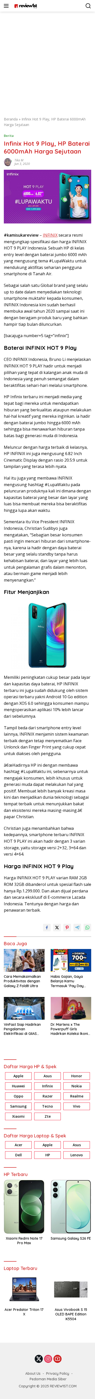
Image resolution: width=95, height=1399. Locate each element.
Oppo (18, 1096)
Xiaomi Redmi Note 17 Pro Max (24, 1240)
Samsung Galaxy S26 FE (71, 1238)
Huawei (18, 1086)
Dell (18, 1155)
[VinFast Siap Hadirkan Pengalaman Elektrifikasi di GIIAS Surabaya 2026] (24, 1008)
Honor (76, 1075)
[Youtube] (57, 1359)
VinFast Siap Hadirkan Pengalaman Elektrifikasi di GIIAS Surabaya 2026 (22, 1029)
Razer (48, 1096)
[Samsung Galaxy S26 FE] (71, 1207)
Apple (18, 1075)
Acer (18, 1144)
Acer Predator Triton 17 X (24, 1311)
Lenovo (76, 1155)
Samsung (18, 1106)
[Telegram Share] (77, 927)
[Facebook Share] (47, 927)
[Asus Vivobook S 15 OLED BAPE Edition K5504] (71, 1289)
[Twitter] (39, 1359)
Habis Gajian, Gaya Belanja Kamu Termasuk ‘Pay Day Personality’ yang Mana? (67, 981)
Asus (48, 1075)
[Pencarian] (88, 6)
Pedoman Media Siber (48, 1379)
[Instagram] (48, 1359)
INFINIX (50, 235)
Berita (9, 135)
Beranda (11, 119)
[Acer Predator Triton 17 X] (24, 1289)
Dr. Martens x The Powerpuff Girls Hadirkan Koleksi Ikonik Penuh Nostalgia (70, 1029)
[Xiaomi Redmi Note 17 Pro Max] (24, 1207)
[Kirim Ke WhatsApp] (87, 927)
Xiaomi (18, 1116)
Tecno (47, 1106)
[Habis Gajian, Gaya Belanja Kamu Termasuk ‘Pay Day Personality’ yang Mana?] (71, 960)
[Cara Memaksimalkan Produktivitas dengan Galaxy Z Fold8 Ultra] (24, 960)
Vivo (76, 1106)
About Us (33, 1373)
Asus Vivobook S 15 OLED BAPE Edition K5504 (71, 1314)
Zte (48, 1116)
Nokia (76, 1086)
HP (47, 1155)
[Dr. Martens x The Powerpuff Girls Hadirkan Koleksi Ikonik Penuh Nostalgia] (71, 1008)
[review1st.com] (25, 6)
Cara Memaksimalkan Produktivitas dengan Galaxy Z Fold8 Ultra (22, 981)
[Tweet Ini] (57, 927)
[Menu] (7, 6)
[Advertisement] (47, 61)
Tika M (18, 160)
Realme (76, 1096)
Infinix (47, 1086)
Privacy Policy (57, 1373)
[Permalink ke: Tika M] (8, 161)
